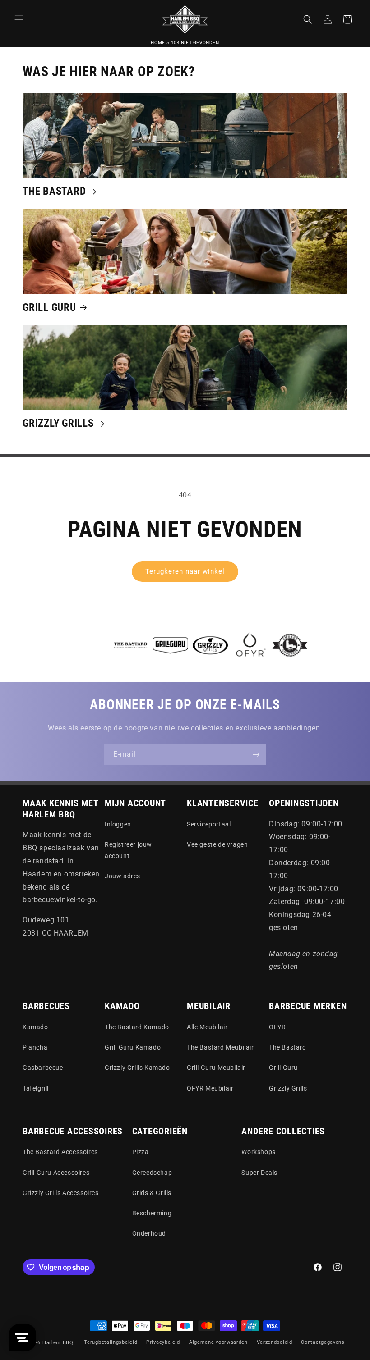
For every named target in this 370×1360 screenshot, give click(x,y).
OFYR (277, 1027)
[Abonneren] (256, 754)
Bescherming (152, 1213)
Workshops (258, 1151)
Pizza (140, 1151)
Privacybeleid (163, 1342)
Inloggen (118, 824)
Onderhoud (149, 1233)
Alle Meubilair (207, 1027)
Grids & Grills (151, 1192)
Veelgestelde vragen (217, 844)
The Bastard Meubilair (220, 1047)
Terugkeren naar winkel (185, 571)
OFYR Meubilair (210, 1088)
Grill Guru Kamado (133, 1047)
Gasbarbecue (43, 1067)
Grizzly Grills (58, 423)
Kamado (35, 1027)
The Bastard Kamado (137, 1027)
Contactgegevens (323, 1342)
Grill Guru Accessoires (56, 1172)
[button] (19, 19)
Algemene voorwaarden (218, 1342)
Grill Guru (49, 307)
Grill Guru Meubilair (216, 1067)
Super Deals (259, 1172)
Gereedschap (152, 1172)
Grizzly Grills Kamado (137, 1067)
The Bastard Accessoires (60, 1151)
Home (158, 42)
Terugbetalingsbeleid (110, 1342)
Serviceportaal (209, 824)
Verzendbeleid (274, 1342)
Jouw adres (122, 876)
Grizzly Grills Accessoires (61, 1192)
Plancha (35, 1047)
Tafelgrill (36, 1088)
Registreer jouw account (128, 850)
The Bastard (54, 191)
